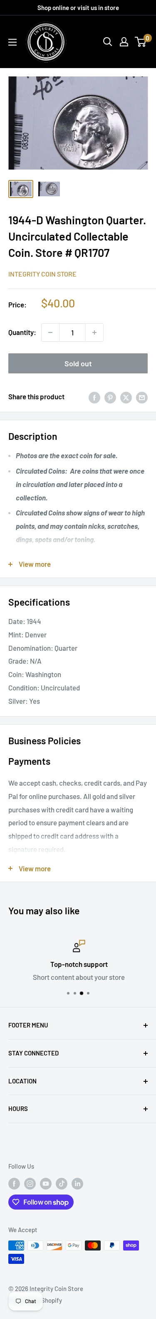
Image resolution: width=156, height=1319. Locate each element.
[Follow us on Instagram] (30, 1183)
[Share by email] (142, 396)
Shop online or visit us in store (78, 7)
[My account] (124, 41)
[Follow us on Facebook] (14, 1183)
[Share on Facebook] (94, 396)
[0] (141, 42)
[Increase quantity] (94, 332)
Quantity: (22, 332)
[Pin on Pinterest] (110, 396)
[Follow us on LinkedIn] (77, 1183)
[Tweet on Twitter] (126, 396)
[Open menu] (12, 42)
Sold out (78, 363)
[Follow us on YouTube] (46, 1183)
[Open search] (107, 41)
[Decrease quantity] (50, 332)
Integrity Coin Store (42, 274)
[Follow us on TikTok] (61, 1183)
